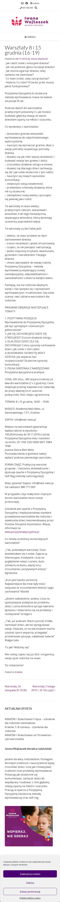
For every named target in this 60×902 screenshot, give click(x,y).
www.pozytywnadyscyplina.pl (22, 532)
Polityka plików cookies (30, 898)
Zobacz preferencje (30, 891)
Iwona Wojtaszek (39, 58)
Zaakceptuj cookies (30, 874)
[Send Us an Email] (22, 3)
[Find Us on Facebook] (26, 3)
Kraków (18, 672)
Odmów (30, 882)
